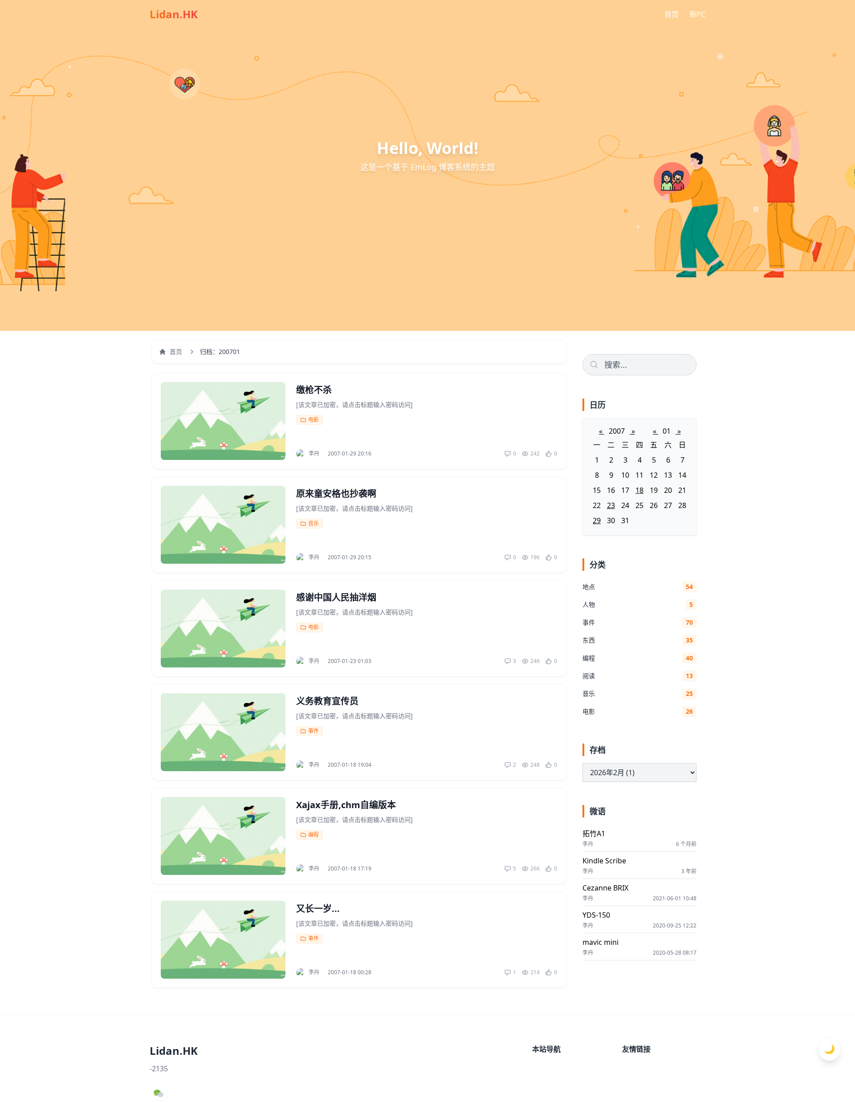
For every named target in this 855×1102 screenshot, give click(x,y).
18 (639, 490)
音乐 (313, 523)
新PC (697, 14)
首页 (671, 14)
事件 (313, 731)
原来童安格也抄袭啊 (336, 494)
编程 (313, 834)
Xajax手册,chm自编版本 (346, 805)
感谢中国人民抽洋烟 (336, 597)
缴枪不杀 (314, 390)
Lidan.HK (174, 14)
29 (597, 520)
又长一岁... (318, 909)
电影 (313, 419)
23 (611, 505)
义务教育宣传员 (327, 701)
